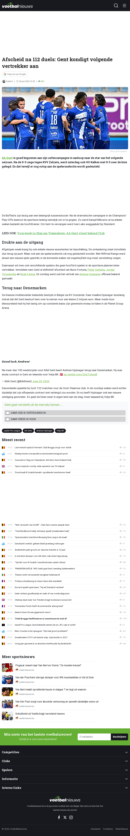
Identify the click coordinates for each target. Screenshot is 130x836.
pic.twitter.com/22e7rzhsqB (80, 374)
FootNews (108, 829)
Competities (10, 752)
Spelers (7, 770)
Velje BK (60, 430)
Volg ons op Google (16, 74)
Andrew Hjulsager (90, 274)
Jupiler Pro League (12, 430)
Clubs (6, 761)
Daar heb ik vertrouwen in (28, 412)
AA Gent (7, 158)
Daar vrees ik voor (23, 419)
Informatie (10, 779)
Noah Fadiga (27, 274)
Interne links (11, 788)
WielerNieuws (121, 829)
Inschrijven (119, 736)
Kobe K (9, 81)
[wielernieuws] (65, 799)
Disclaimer (96, 829)
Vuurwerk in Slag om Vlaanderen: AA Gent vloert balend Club (61, 233)
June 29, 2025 (40, 381)
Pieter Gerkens (96, 269)
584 (42, 81)
